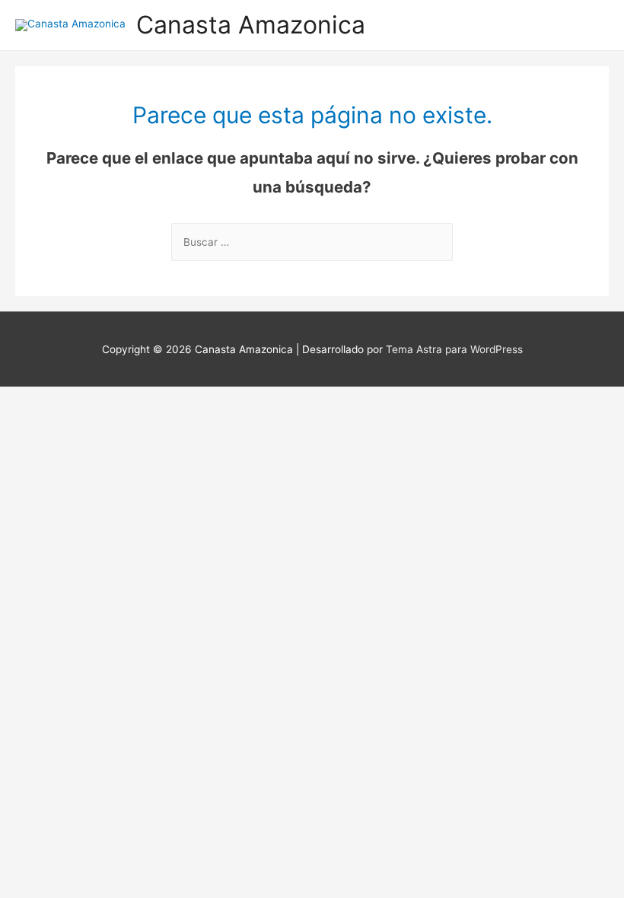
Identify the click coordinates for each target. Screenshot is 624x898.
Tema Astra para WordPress (454, 349)
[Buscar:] (312, 242)
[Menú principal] (593, 24)
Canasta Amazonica (250, 25)
